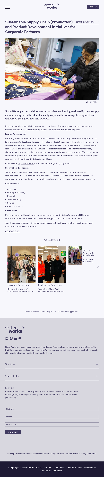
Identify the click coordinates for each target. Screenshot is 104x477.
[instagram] (6, 338)
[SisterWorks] (52, 6)
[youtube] (20, 338)
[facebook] (11, 338)
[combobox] (87, 22)
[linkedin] (15, 338)
